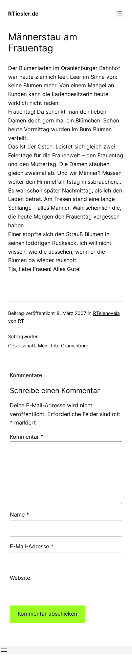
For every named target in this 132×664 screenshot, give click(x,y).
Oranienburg (75, 345)
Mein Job (48, 345)
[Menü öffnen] (120, 14)
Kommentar (26, 436)
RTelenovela (106, 313)
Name (19, 514)
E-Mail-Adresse (31, 546)
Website (20, 577)
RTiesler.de (23, 13)
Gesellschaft (21, 345)
